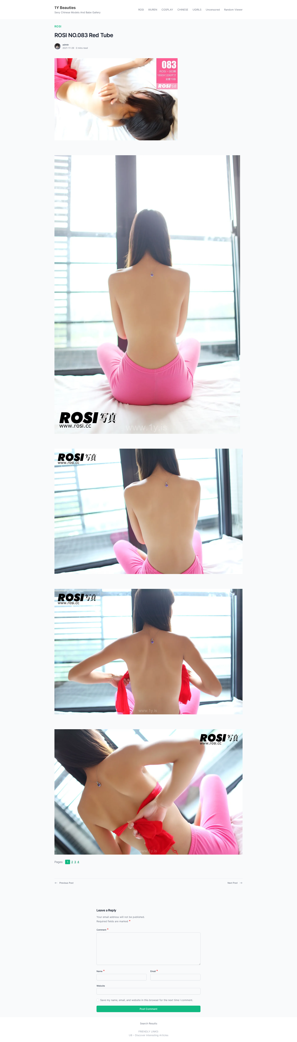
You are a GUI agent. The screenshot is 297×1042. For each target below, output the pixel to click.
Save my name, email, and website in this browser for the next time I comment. (146, 1000)
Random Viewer (233, 9)
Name (101, 971)
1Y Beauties (65, 7)
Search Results (148, 1023)
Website (101, 985)
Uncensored (213, 9)
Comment (103, 929)
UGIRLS (197, 9)
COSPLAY (167, 9)
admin (65, 44)
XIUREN (152, 9)
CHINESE (182, 9)
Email (154, 971)
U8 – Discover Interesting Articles (148, 1035)
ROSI (141, 9)
